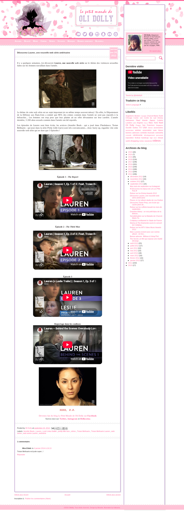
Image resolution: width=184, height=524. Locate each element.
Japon (152, 120)
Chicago (129, 118)
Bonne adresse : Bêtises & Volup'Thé (144, 236)
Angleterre (130, 116)
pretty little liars (64, 431)
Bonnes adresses (85, 41)
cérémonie (137, 135)
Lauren (39, 431)
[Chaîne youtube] (110, 36)
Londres (129, 123)
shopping (134, 141)
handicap (145, 138)
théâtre (141, 141)
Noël (161, 123)
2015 (130, 167)
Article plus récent (21, 495)
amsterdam (130, 130)
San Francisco (148, 125)
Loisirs (160, 120)
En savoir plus (155, 51)
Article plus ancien (113, 495)
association (147, 130)
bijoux (160, 130)
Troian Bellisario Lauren (100, 431)
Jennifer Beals (29, 431)
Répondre (21, 455)
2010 (130, 265)
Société (129, 128)
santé (128, 141)
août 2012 (134, 243)
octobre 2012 (135, 181)
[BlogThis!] (58, 428)
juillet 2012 (134, 246)
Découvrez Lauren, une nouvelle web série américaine (144, 197)
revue (160, 138)
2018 (130, 159)
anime (138, 130)
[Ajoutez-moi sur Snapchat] (104, 36)
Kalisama (117, 507)
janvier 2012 (135, 260)
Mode (35, 41)
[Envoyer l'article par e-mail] (52, 428)
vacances (148, 141)
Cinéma (44, 41)
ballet (155, 130)
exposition (130, 138)
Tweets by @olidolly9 (134, 95)
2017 (130, 162)
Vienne (150, 128)
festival (137, 138)
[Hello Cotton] (116, 36)
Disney (160, 118)
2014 (130, 169)
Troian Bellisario (83, 431)
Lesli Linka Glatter (50, 431)
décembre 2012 (136, 177)
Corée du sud (150, 118)
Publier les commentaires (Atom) (38, 499)
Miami (146, 123)
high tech (153, 138)
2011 (130, 263)
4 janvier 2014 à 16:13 (42, 448)
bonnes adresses (132, 133)
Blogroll (99, 41)
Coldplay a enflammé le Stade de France (146, 221)
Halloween (130, 120)
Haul (138, 120)
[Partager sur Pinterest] (66, 428)
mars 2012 (134, 256)
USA (145, 127)
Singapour (159, 125)
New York (153, 123)
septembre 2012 (136, 184)
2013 (130, 172)
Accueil (18, 41)
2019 (130, 157)
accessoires (158, 128)
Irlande (145, 120)
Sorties (135, 128)
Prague (138, 125)
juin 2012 (134, 248)
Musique (71, 41)
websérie (42, 433)
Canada (143, 116)
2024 (130, 152)
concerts (159, 132)
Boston (137, 116)
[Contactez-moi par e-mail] (79, 36)
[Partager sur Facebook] (63, 428)
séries (73, 431)
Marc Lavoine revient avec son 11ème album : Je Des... (145, 233)
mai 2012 (134, 251)
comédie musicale (147, 133)
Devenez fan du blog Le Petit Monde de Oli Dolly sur (67, 416)
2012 (130, 174)
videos (157, 140)
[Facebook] (92, 36)
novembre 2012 (136, 179)
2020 (130, 155)
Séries (52, 41)
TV (140, 127)
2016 (130, 164)
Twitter (63, 419)
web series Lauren (30, 433)
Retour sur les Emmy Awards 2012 (143, 193)
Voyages (61, 41)
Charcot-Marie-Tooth (155, 116)
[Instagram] (98, 36)
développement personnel (153, 135)
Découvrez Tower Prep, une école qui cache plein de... (144, 204)
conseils (128, 135)
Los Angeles (138, 123)
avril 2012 (134, 253)
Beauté (27, 41)
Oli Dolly (130, 125)
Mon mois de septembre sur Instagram (145, 186)
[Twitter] (85, 36)
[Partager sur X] (61, 428)
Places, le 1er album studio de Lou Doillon (146, 200)
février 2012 (135, 258)
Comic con (138, 118)
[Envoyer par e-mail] (55, 428)
